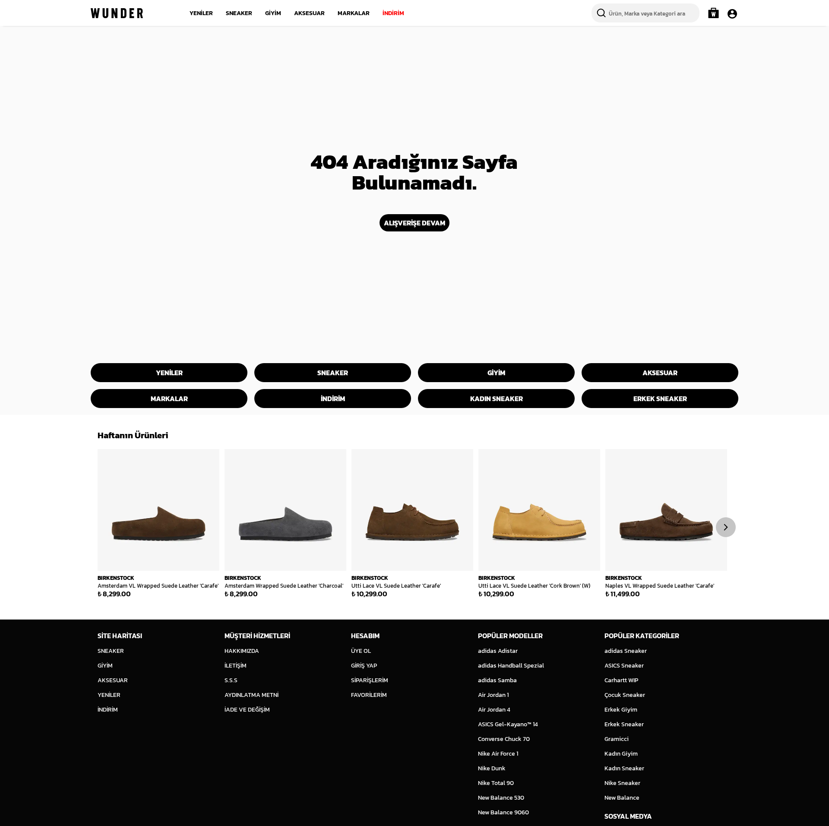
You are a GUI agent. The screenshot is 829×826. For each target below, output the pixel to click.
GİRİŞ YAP (364, 665)
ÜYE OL (361, 650)
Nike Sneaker (622, 783)
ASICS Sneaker (624, 665)
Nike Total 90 (496, 783)
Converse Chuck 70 (504, 739)
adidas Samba (497, 680)
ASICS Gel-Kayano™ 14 (508, 724)
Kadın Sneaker (624, 768)
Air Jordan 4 (494, 709)
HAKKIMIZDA (242, 650)
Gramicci (616, 739)
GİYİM (273, 13)
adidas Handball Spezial (511, 665)
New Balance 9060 (503, 812)
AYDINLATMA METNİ (251, 694)
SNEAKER (239, 13)
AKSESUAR (309, 13)
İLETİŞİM (236, 665)
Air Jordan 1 (493, 694)
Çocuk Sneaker (624, 694)
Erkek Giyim (620, 709)
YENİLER (201, 13)
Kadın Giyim (621, 753)
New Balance (621, 797)
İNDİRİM (393, 13)
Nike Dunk (492, 768)
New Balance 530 (501, 797)
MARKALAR (354, 13)
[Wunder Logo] (117, 13)
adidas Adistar (498, 650)
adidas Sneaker (625, 650)
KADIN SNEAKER (496, 398)
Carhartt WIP (621, 680)
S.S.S (231, 680)
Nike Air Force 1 (498, 753)
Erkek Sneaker (624, 724)
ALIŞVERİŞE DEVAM (414, 223)
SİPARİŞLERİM (369, 680)
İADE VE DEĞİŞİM (247, 709)
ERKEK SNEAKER (660, 398)
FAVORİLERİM (369, 694)
